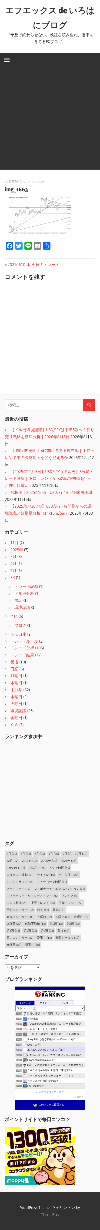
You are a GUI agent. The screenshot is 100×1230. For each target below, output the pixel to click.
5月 (12, 853)
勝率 (58, 910)
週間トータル (67, 937)
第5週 (47, 930)
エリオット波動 (20, 875)
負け (63, 930)
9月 (67, 853)
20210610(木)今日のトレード (33, 264)
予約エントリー (20, 910)
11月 (14, 542)
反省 (14, 661)
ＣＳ (14, 724)
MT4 (14, 616)
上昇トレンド (43, 903)
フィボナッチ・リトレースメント (32, 896)
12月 (13, 860)
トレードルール (24, 641)
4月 (13, 563)
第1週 (56, 923)
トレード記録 (26, 586)
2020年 (49, 860)
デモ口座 (18, 634)
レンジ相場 (17, 903)
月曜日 (16, 675)
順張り (32, 944)
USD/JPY (37, 868)
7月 (13, 570)
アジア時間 (59, 868)
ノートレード (18, 889)
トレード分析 (22, 647)
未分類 (16, 689)
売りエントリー (20, 917)
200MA (30, 860)
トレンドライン (20, 882)
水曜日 (16, 696)
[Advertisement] (50, 119)
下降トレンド (71, 903)
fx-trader (38, 181)
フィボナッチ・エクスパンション (59, 889)
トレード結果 (22, 654)
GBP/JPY (16, 868)
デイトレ (46, 875)
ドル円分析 (24, 593)
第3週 (13, 930)
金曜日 (16, 717)
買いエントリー (20, 937)
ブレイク (69, 896)
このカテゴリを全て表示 (50, 1091)
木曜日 (16, 682)
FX (12, 577)
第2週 (73, 923)
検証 (18, 600)
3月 (13, 556)
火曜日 (16, 703)
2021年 (68, 860)
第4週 (30, 930)
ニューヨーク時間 (52, 882)
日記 (14, 668)
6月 (25, 853)
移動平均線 (35, 923)
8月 (53, 853)
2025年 (16, 549)
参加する (78, 1097)
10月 (81, 853)
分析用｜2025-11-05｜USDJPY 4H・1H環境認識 (51, 492)
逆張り (44, 937)
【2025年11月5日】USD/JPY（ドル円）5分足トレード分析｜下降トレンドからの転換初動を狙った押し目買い (49, 478)
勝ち (43, 910)
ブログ (20, 625)
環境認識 (22, 607)
